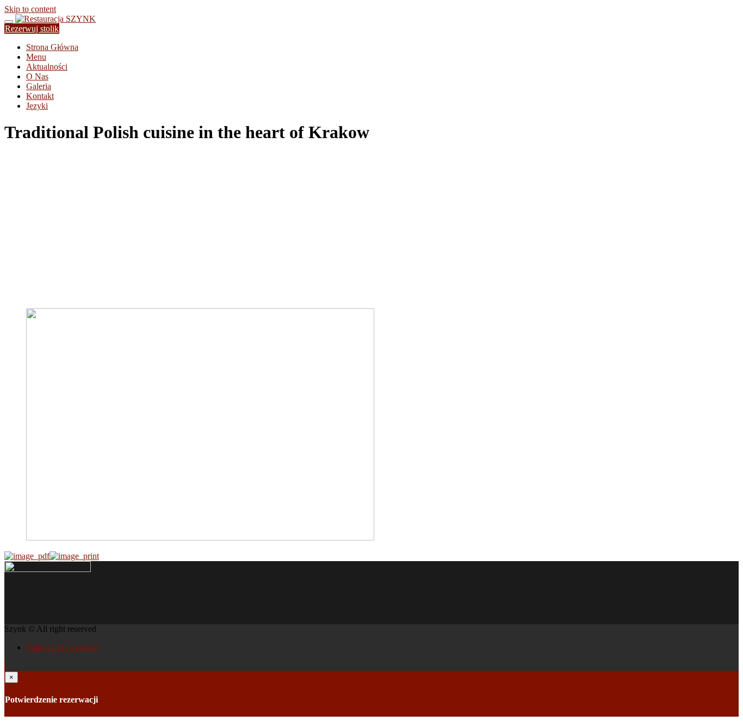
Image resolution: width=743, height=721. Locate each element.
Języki (37, 105)
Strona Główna (52, 47)
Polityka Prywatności (62, 647)
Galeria (38, 86)
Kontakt (40, 96)
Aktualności (46, 66)
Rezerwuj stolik (32, 28)
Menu (36, 56)
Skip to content (30, 9)
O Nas (37, 76)
